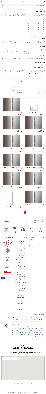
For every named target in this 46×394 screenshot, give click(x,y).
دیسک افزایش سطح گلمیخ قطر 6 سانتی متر (35, 112)
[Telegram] (7, 250)
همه (21, 83)
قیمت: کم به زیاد (42, 90)
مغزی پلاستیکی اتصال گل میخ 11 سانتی (14, 206)
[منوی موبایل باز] (44, 2)
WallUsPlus (21, 317)
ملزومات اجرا (39, 73)
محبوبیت (43, 83)
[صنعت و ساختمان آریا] (7, 267)
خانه (44, 73)
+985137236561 (23, 349)
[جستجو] (2, 5)
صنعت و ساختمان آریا (38, 314)
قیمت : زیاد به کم (41, 92)
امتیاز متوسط (42, 85)
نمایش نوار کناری (40, 77)
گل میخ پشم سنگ (18, 112)
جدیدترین (43, 87)
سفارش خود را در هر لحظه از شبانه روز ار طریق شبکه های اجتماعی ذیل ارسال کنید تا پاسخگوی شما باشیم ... (7, 243)
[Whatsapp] (7, 259)
